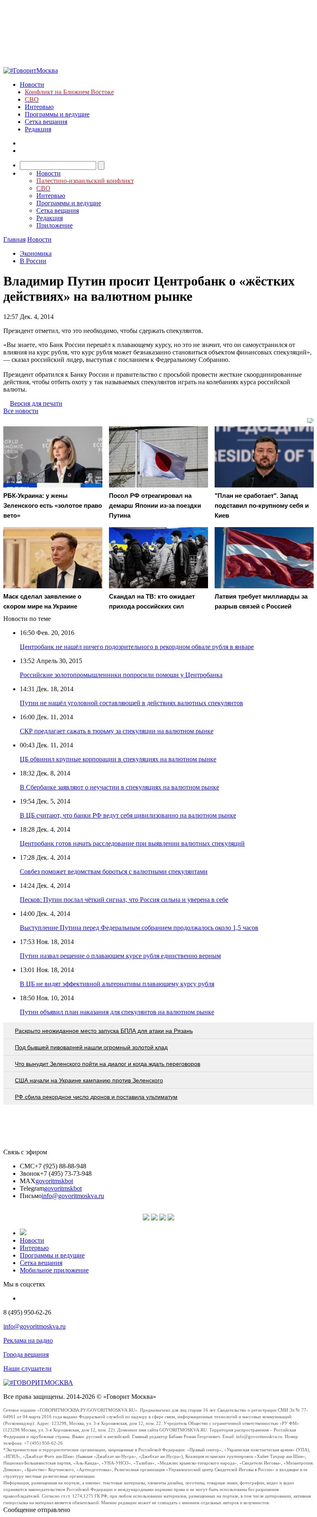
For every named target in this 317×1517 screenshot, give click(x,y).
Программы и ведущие (57, 114)
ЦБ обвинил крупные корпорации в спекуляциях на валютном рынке (118, 759)
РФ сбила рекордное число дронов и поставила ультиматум (96, 1097)
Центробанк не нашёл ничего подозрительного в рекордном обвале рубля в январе (137, 646)
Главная (14, 239)
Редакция (38, 129)
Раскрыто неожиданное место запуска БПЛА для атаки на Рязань (104, 1030)
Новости (32, 84)
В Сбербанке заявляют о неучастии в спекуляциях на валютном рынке (119, 787)
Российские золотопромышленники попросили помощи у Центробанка (121, 674)
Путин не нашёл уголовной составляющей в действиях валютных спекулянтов (131, 702)
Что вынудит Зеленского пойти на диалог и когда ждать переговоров (107, 1063)
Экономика (36, 253)
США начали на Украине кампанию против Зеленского (89, 1080)
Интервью (39, 106)
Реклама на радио (28, 1340)
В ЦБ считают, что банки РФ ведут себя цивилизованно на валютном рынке (128, 815)
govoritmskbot (54, 1180)
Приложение (54, 225)
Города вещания (26, 1354)
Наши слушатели (27, 1368)
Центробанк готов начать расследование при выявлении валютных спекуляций (132, 843)
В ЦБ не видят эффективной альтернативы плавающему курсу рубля (117, 983)
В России (33, 260)
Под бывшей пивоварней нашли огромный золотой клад (91, 1047)
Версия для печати (36, 403)
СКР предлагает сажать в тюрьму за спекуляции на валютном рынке (116, 731)
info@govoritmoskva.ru (73, 1195)
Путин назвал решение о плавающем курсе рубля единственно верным (120, 955)
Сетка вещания (46, 121)
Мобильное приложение (54, 1270)
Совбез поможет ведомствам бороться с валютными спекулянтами (114, 871)
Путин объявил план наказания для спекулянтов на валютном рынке (117, 1011)
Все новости (20, 410)
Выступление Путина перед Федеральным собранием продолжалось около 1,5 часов (139, 927)
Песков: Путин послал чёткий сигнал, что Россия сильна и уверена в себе (124, 899)
